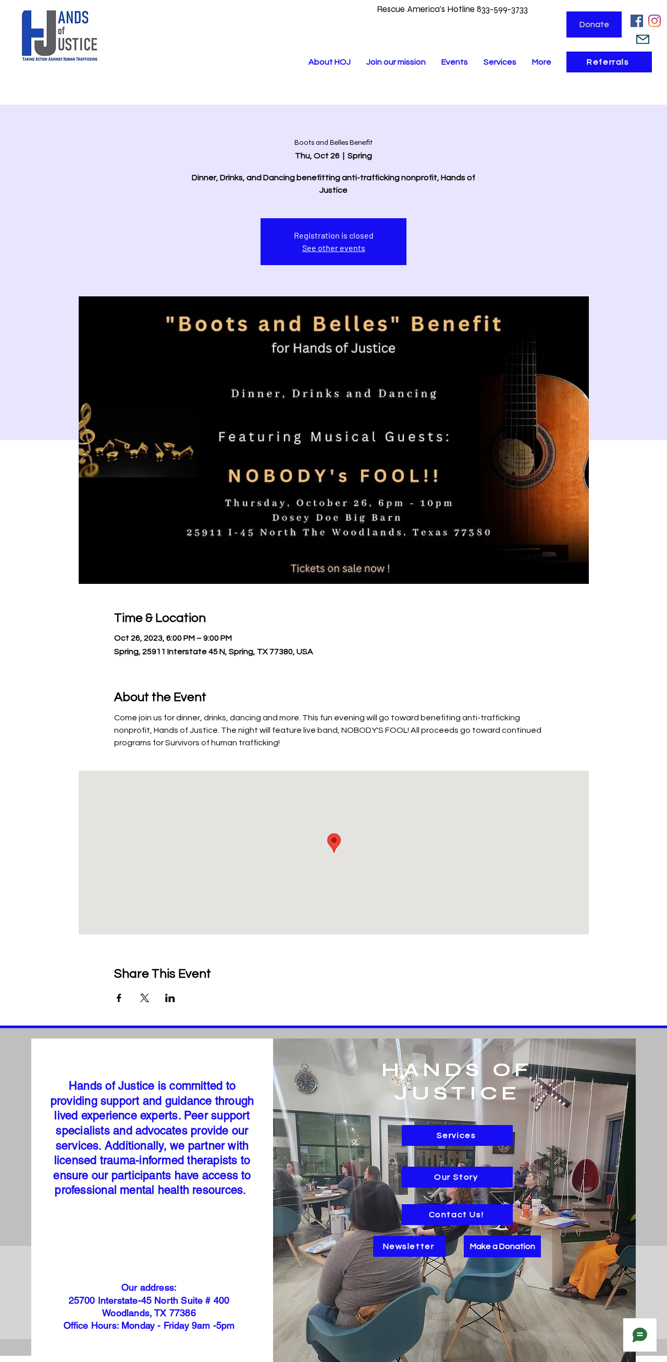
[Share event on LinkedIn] (170, 998)
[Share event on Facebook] (119, 998)
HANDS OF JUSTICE (457, 1081)
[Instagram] (654, 21)
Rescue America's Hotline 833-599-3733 (453, 9)
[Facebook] (637, 21)
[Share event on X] (145, 998)
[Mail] (643, 39)
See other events (333, 248)
